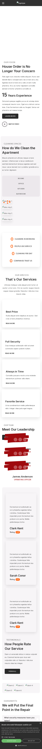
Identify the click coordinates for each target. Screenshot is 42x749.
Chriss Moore (22, 462)
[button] (39, 3)
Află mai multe (9, 734)
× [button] (40, 723)
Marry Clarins (22, 448)
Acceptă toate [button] (11, 741)
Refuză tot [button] (31, 741)
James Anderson (22, 476)
